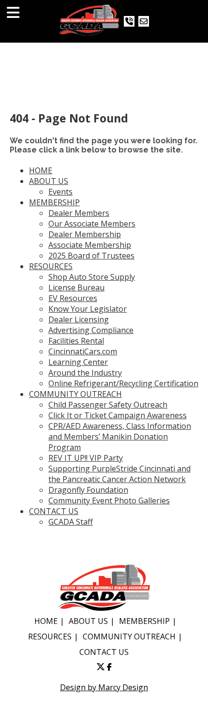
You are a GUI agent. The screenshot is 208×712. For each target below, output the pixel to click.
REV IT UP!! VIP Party (85, 458)
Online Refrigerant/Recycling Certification (123, 383)
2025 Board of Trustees (91, 255)
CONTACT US (53, 511)
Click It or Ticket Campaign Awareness (117, 415)
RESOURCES (51, 266)
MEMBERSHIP (54, 202)
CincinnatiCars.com (82, 351)
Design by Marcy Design (104, 687)
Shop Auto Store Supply (91, 277)
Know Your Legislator (87, 308)
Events (60, 191)
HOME (40, 170)
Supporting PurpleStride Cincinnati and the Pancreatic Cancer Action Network (119, 474)
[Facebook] (109, 667)
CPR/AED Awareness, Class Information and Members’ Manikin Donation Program (119, 437)
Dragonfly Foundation (88, 490)
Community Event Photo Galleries (109, 500)
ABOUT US (48, 181)
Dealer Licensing (78, 319)
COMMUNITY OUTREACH (75, 394)
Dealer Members (78, 213)
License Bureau (76, 287)
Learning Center (78, 362)
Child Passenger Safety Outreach (107, 404)
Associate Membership (89, 245)
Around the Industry (85, 372)
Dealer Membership (84, 234)
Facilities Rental (76, 340)
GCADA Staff (70, 521)
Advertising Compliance (91, 330)
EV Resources (72, 298)
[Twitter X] (100, 667)
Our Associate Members (91, 223)
